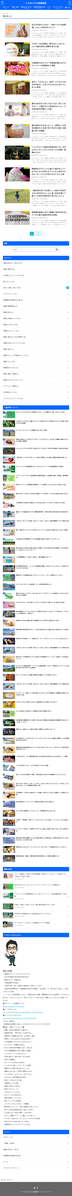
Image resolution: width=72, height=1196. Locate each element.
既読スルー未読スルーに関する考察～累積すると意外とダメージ (35, 729)
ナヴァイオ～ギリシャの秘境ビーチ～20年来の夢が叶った (33, 584)
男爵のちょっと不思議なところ (15, 355)
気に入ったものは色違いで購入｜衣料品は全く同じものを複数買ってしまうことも (41, 774)
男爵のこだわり (10, 324)
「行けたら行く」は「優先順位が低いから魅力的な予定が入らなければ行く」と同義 (41, 756)
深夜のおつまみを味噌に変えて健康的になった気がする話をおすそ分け (37, 620)
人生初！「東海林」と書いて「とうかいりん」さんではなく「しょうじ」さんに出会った (42, 821)
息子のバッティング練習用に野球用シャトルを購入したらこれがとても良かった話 (41, 484)
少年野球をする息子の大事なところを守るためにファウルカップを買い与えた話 (40, 503)
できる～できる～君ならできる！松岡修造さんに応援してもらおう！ (37, 702)
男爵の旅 (8, 312)
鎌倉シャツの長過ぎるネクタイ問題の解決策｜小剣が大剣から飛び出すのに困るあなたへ (42, 513)
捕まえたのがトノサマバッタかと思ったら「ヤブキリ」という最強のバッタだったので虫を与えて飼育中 (42, 594)
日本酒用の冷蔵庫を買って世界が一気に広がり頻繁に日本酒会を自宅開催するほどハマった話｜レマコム (42, 721)
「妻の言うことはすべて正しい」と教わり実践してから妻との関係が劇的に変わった (41, 457)
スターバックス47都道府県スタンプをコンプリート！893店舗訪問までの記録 (39, 466)
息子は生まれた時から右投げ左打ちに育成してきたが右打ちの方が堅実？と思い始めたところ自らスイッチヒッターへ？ (42, 549)
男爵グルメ (8, 361)
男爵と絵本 (8, 349)
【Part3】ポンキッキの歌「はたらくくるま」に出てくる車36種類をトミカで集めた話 (42, 684)
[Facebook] (66, 7)
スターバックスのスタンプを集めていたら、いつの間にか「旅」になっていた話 (40, 412)
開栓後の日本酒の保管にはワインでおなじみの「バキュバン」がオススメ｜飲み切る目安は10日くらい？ (42, 748)
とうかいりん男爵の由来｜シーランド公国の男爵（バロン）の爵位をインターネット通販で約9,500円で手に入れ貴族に (42, 667)
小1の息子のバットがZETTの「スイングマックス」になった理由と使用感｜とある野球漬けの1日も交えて (42, 739)
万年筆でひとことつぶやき (13, 275)
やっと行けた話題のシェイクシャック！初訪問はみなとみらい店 (35, 811)
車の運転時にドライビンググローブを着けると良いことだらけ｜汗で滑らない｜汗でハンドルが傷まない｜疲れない (42, 612)
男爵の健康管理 (10, 306)
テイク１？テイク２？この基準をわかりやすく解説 (31, 430)
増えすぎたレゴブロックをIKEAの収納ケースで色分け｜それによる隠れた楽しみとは (42, 494)
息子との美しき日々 (12, 288)
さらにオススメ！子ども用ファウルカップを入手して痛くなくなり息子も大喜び (40, 602)
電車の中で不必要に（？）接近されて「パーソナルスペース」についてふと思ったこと (42, 638)
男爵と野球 (8, 269)
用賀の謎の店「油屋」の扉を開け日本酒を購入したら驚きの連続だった (37, 856)
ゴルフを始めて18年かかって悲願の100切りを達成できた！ (34, 711)
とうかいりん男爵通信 (36, 3)
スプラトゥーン (10, 294)
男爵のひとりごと (11, 331)
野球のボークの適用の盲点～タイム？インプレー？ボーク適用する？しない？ (39, 575)
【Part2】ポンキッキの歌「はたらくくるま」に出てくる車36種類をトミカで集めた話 (42, 648)
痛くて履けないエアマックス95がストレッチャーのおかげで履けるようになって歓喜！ (42, 530)
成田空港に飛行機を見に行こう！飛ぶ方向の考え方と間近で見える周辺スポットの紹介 (42, 629)
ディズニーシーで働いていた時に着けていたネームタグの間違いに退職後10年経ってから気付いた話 (42, 694)
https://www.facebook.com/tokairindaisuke (19, 1018)
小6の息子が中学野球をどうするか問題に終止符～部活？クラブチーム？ (38, 539)
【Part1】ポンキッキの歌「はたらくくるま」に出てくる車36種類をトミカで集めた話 (42, 521)
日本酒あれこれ (10, 392)
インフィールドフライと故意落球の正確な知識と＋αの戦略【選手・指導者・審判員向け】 (42, 476)
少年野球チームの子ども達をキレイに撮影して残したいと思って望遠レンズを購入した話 (42, 793)
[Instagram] (69, 7)
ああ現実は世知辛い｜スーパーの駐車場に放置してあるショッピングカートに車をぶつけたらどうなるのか (42, 567)
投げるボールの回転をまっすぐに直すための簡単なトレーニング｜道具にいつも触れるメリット (42, 658)
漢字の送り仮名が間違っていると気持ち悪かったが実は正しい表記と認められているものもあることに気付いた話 (42, 839)
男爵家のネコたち (10, 367)
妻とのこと (8, 281)
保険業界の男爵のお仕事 (13, 300)
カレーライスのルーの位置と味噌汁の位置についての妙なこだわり (36, 675)
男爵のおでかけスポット (13, 380)
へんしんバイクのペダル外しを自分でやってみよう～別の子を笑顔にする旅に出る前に (42, 448)
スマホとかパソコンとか (13, 398)
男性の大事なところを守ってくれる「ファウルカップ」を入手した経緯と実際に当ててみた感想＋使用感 (42, 440)
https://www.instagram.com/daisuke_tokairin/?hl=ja (23, 1012)
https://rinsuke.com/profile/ (13, 1006)
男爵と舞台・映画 (10, 374)
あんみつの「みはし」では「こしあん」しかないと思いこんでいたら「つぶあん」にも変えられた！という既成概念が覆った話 (42, 784)
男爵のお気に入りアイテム (14, 343)
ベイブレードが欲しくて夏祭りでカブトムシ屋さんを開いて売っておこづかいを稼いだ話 (42, 830)
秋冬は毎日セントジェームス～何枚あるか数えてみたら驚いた (35, 802)
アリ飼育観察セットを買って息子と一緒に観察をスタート (33, 557)
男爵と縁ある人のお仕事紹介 (14, 337)
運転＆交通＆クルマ (12, 318)
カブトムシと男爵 (10, 386)
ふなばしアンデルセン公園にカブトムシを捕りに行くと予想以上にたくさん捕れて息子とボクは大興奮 (42, 422)
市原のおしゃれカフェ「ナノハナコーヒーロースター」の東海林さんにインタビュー (41, 847)
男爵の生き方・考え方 (12, 263)
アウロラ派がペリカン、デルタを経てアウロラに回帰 (32, 765)
